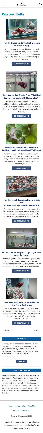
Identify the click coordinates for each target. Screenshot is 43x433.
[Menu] (3, 4)
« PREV (6, 331)
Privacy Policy (20, 406)
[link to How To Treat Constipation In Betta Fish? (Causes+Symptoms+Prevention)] (21, 186)
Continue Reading (21, 64)
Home (10, 406)
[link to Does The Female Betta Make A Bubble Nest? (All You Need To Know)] (21, 134)
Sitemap (16, 410)
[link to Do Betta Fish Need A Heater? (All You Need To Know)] (21, 288)
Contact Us (26, 410)
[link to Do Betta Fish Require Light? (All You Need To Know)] (21, 238)
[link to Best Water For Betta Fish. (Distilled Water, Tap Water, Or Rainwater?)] (21, 81)
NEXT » (36, 331)
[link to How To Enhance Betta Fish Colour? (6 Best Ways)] (21, 29)
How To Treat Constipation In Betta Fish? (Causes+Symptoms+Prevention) (21, 203)
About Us (21, 361)
